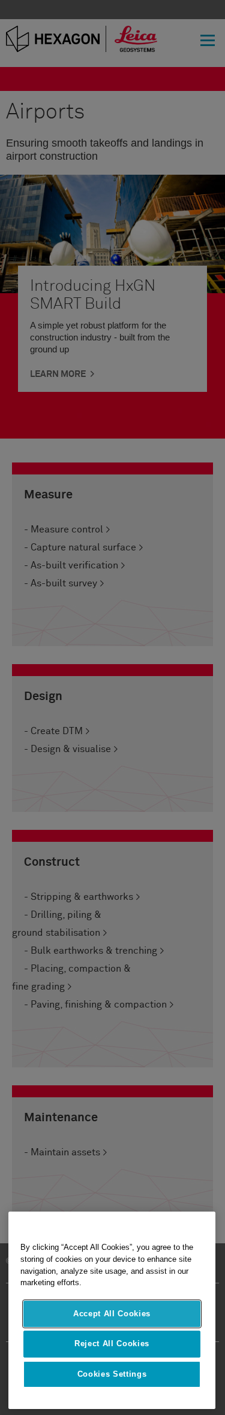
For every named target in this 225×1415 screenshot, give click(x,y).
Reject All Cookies (111, 1343)
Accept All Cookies (112, 1313)
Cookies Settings (112, 1374)
